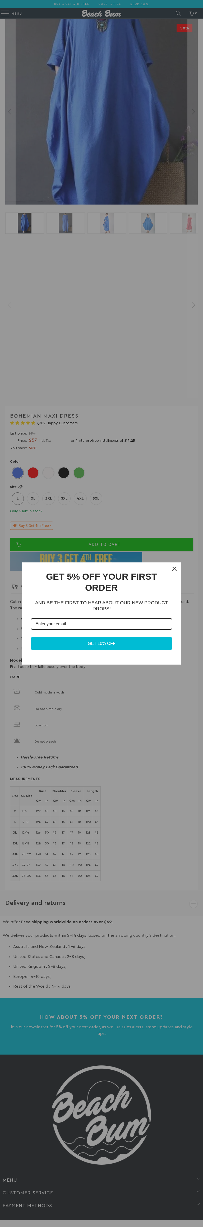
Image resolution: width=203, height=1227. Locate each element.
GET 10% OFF (102, 643)
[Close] (174, 568)
